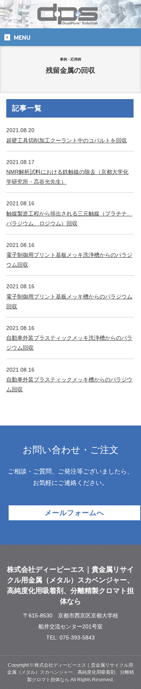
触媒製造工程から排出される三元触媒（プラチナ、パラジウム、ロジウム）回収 (69, 218)
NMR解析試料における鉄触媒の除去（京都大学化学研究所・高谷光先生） (67, 177)
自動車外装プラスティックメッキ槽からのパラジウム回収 (69, 384)
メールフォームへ (74, 513)
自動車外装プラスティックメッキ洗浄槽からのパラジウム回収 (69, 343)
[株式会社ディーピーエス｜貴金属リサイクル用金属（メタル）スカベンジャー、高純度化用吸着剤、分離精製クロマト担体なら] (70, 19)
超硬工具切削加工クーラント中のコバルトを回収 (66, 140)
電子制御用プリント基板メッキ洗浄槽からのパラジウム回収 (69, 260)
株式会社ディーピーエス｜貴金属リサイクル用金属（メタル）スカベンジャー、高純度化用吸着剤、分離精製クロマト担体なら (70, 672)
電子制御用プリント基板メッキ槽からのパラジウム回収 (69, 301)
